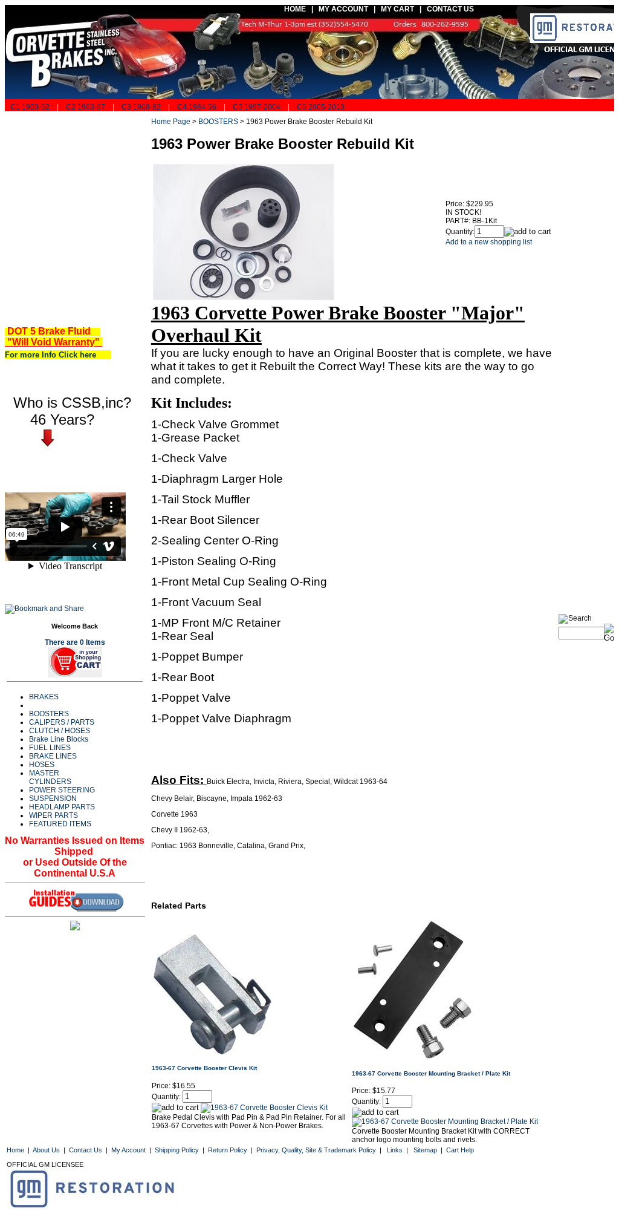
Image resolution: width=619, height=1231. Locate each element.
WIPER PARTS (53, 815)
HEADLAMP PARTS (62, 807)
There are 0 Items (75, 642)
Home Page (170, 121)
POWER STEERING (62, 790)
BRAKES (44, 697)
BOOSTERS (49, 714)
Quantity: (460, 231)
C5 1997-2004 (256, 107)
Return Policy (227, 1150)
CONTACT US (451, 9)
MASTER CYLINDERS (50, 777)
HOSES (41, 764)
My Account (128, 1150)
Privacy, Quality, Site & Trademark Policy (316, 1150)
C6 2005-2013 (321, 107)
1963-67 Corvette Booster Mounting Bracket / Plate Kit (431, 1073)
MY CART (400, 9)
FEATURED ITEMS (60, 824)
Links (395, 1150)
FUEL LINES (50, 747)
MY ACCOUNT (343, 9)
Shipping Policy (177, 1150)
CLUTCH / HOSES (59, 731)
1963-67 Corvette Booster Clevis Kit (204, 1068)
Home (15, 1150)
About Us (46, 1150)
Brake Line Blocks (58, 739)
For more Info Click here (55, 354)
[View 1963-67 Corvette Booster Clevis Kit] (264, 1107)
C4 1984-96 (196, 107)
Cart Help (460, 1150)
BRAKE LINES (53, 756)
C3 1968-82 (141, 107)
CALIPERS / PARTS (61, 722)
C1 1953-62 (29, 107)
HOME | (297, 9)
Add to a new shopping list (489, 242)
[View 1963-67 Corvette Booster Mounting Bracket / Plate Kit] (445, 1121)
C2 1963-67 (85, 107)
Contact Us (85, 1150)
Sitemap (425, 1150)
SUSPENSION (53, 798)
